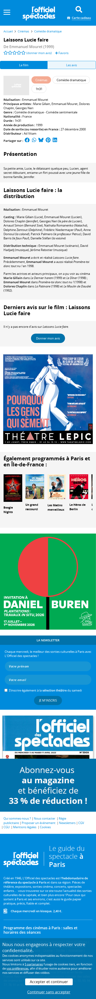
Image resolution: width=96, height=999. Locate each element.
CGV (81, 823)
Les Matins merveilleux (56, 507)
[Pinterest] (48, 141)
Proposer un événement (38, 823)
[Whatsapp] (34, 141)
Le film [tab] (23, 65)
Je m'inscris (48, 700)
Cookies (45, 827)
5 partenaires (34, 964)
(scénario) (58, 246)
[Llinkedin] (55, 141)
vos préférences (17, 968)
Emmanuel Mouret (35, 100)
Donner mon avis (48, 338)
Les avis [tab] (71, 65)
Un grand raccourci (31, 507)
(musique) (48, 250)
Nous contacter (44, 818)
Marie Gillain (41, 104)
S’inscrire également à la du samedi (45, 690)
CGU (6, 827)
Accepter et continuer (49, 981)
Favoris (63, 53)
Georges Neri (24, 108)
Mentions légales (24, 827)
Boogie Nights (8, 510)
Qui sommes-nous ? (17, 818)
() (30, 217)
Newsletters (67, 823)
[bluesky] (41, 141)
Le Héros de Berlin (77, 507)
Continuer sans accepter (48, 992)
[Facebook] (27, 141)
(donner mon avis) (39, 53)
